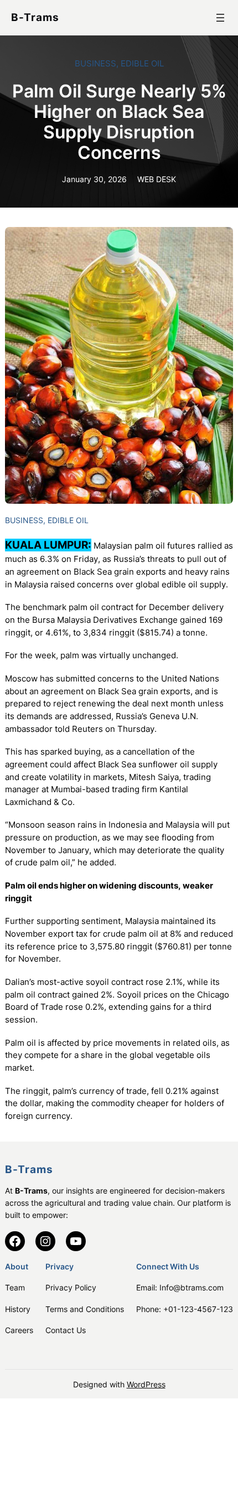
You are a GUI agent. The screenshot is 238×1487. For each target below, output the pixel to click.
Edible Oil (142, 64)
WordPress (146, 1384)
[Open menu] (220, 17)
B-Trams (35, 17)
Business (95, 64)
